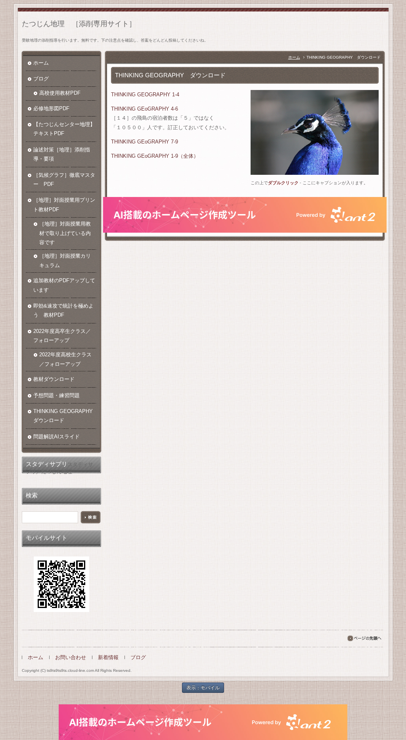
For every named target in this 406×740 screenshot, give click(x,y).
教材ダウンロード (54, 379)
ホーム (294, 57)
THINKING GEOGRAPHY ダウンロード (65, 415)
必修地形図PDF (51, 108)
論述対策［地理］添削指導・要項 (61, 154)
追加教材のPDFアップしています (64, 285)
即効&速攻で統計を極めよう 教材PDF (63, 310)
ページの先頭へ (364, 638)
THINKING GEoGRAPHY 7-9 (144, 142)
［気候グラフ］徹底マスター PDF (64, 179)
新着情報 (108, 657)
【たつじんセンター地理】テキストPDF (64, 128)
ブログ (41, 79)
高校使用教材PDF (59, 93)
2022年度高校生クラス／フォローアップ (65, 359)
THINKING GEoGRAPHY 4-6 (144, 109)
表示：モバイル (203, 687)
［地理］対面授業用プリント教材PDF (64, 204)
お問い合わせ (70, 657)
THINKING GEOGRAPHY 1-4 (145, 95)
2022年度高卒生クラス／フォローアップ (62, 335)
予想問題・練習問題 (56, 395)
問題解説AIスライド (56, 437)
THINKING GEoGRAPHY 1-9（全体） (155, 156)
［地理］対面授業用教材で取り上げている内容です (65, 233)
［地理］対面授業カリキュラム (65, 260)
